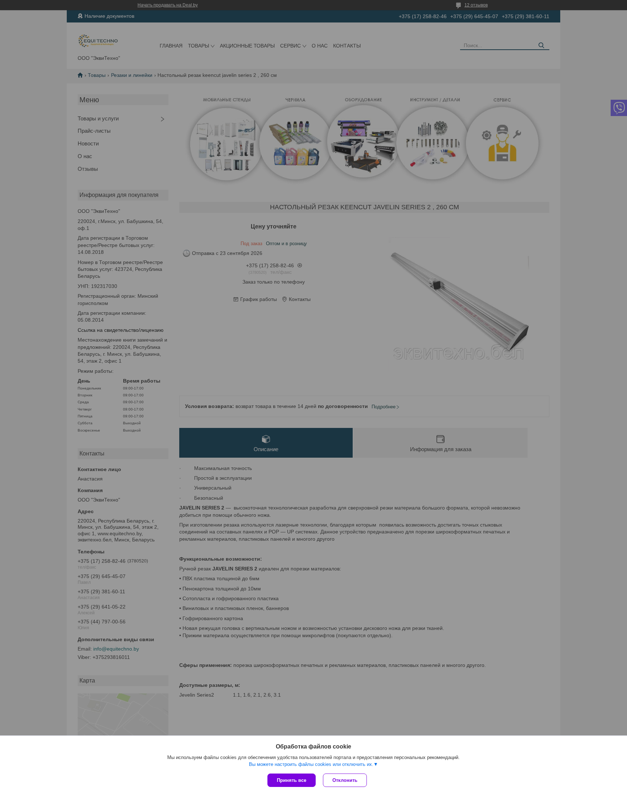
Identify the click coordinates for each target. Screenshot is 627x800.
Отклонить (344, 780)
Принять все (291, 780)
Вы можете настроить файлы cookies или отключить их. (311, 764)
